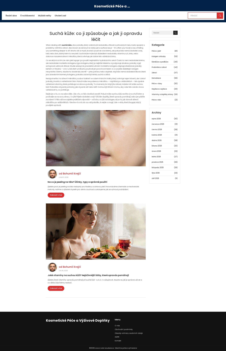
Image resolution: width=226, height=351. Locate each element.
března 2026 (165, 146)
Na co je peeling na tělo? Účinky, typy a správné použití (77, 181)
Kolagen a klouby (165, 56)
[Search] (220, 15)
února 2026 (165, 151)
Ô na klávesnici (27, 15)
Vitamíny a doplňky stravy (165, 94)
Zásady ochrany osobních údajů (129, 333)
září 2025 (165, 178)
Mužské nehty (44, 15)
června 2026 (165, 129)
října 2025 (165, 173)
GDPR (117, 337)
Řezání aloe (11, 15)
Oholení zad (60, 15)
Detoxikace (165, 78)
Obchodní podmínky (124, 329)
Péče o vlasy (165, 83)
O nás (117, 325)
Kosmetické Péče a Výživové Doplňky (113, 6)
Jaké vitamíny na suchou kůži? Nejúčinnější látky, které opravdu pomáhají (88, 275)
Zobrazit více (56, 195)
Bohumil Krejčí (72, 173)
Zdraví (165, 72)
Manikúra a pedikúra (165, 62)
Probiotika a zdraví (165, 67)
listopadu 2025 (165, 167)
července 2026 (165, 124)
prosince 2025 (165, 162)
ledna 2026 (165, 156)
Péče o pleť (165, 51)
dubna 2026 (165, 140)
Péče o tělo (165, 100)
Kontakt (118, 341)
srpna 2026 (165, 118)
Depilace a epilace (165, 89)
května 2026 (165, 135)
